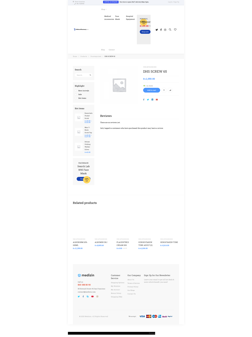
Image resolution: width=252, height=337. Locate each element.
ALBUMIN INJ (101, 242)
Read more (120, 233)
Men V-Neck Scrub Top (88, 130)
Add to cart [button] (76, 233)
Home (75, 56)
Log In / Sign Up (173, 2)
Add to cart (151, 90)
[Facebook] (161, 29)
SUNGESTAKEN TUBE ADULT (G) (145, 243)
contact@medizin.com (87, 292)
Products (83, 56)
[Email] (157, 99)
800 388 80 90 (84, 284)
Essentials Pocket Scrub (88, 115)
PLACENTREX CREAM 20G (123, 243)
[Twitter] (157, 29)
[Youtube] (92, 296)
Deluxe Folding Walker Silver (87, 145)
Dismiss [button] (152, 333)
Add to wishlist (164, 90)
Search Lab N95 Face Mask (83, 170)
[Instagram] (165, 29)
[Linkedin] (152, 99)
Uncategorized (95, 56)
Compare (170, 90)
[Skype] (88, 296)
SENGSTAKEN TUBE (169, 242)
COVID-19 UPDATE (110, 2)
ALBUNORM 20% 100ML (80, 243)
